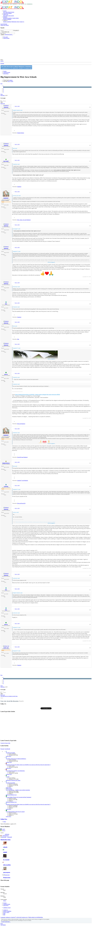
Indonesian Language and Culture (13, 780)
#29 (90, 322)
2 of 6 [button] (6, 95)
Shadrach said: (16, 164)
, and (24, 219)
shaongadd (9, 837)
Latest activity (11, 15)
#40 (90, 647)
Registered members (7, 18)
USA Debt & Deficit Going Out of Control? (15, 811)
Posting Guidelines (7, 19)
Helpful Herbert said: (17, 110)
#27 (90, 283)
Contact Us (21, 21)
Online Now (4, 819)
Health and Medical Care (11, 794)
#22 (90, 145)
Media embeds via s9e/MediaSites (35, 917)
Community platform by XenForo (14, 917)
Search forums (11, 12)
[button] (5, 20)
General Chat (9, 762)
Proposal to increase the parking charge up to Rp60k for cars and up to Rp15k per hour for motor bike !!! (28, 764)
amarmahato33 (5, 835)
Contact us (5, 909)
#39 (90, 624)
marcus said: (16, 512)
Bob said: (15, 148)
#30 (90, 344)
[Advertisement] (46, 49)
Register (2, 63)
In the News (8, 756)
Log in (2, 61)
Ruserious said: (16, 286)
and (21, 423)
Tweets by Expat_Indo (5, 743)
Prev (1, 83)
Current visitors (15, 18)
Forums (4, 10)
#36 (90, 575)
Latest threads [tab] (7, 748)
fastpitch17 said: (16, 251)
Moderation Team (15, 21)
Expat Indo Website (7, 13)
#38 (90, 609)
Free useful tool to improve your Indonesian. (15, 770)
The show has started (10, 752)
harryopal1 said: (16, 228)
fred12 (3, 829)
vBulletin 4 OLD (7, 907)
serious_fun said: (17, 195)
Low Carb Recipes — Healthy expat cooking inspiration (18, 790)
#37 (90, 589)
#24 (90, 192)
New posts (5, 12)
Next (2, 94)
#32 (90, 429)
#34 (90, 486)
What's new (5, 14)
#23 (90, 161)
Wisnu (4, 821)
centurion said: (16, 578)
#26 (90, 248)
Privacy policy (6, 912)
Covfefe (7, 776)
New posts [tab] (2, 748)
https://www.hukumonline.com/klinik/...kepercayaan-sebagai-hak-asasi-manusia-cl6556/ (37, 394)
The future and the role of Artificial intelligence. (16, 758)
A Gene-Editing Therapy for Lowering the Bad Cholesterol (18, 797)
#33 (90, 463)
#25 (90, 225)
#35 (90, 509)
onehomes (7, 834)
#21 (90, 107)
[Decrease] (5, 692)
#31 (90, 374)
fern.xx (3, 830)
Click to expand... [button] (51, 262)
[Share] (88, 107)
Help (4, 913)
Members (5, 16)
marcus (10, 80)
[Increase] (4, 692)
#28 (90, 303)
